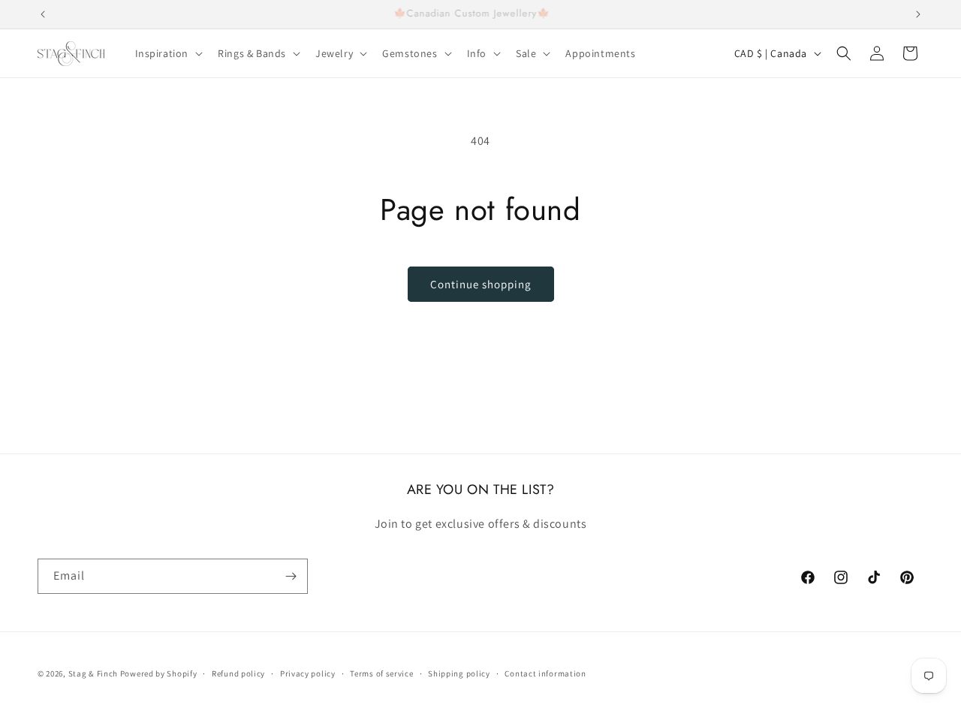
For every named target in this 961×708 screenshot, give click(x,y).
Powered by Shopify (158, 673)
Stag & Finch (93, 673)
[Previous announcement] (42, 14)
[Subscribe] (290, 576)
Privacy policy (308, 672)
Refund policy (238, 672)
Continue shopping (481, 284)
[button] (167, 53)
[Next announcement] (918, 14)
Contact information (545, 672)
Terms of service (381, 672)
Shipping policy (459, 672)
